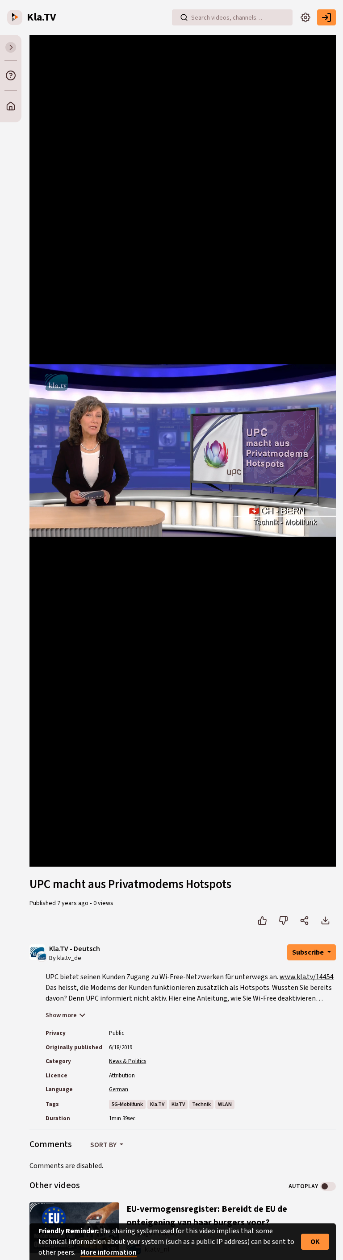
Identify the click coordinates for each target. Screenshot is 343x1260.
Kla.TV (157, 1104)
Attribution (122, 1076)
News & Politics (127, 1061)
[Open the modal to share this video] (304, 921)
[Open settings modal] (305, 17)
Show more (61, 1015)
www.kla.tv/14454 (307, 977)
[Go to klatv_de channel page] (41, 956)
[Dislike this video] (283, 921)
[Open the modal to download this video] (325, 921)
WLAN (225, 1104)
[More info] (11, 75)
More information (108, 1252)
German (118, 1089)
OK (315, 1242)
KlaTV (178, 1104)
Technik (201, 1104)
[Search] (184, 17)
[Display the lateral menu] (10, 47)
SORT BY (104, 1145)
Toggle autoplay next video (328, 1186)
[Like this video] (262, 921)
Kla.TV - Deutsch (74, 949)
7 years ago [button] (73, 903)
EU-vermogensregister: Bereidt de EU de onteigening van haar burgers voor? (206, 1216)
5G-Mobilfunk (127, 1104)
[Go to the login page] (326, 17)
